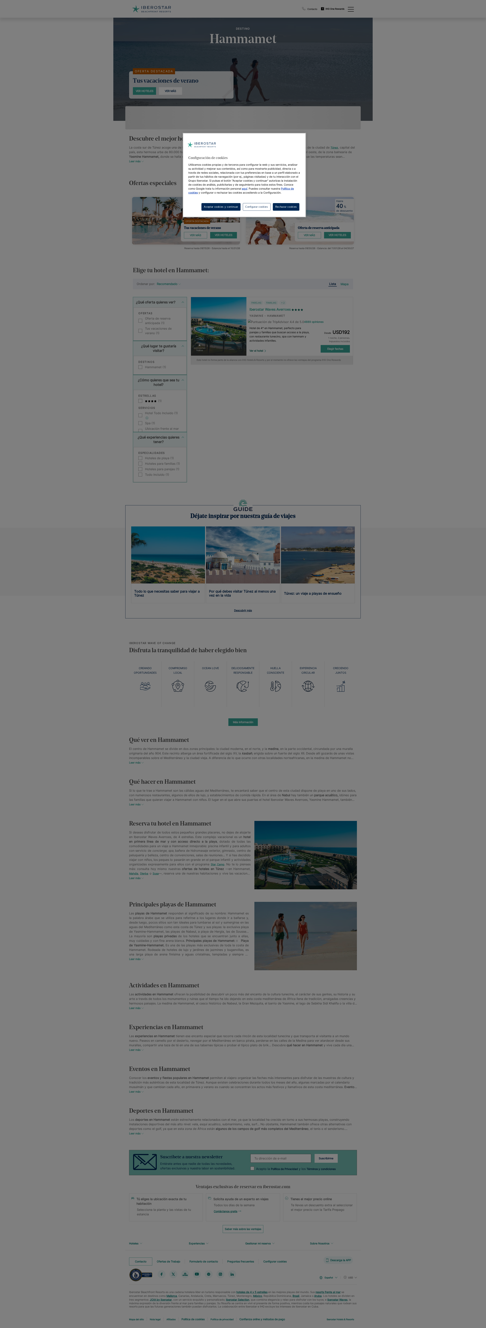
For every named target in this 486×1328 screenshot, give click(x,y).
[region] (244, 175)
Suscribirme (326, 1158)
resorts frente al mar (328, 1292)
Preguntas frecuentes (240, 1261)
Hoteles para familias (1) (162, 463)
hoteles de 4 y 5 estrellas (251, 1292)
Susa (156, 873)
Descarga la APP (340, 1260)
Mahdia (133, 873)
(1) (159, 401)
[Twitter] (173, 1274)
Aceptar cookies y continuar (221, 206)
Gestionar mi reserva (258, 1243)
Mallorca (171, 1295)
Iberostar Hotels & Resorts (340, 1319)
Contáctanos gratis (225, 1211)
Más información (243, 722)
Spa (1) (150, 423)
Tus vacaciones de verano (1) (158, 331)
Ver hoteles (144, 91)
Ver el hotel (256, 350)
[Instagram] (220, 1274)
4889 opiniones (313, 321)
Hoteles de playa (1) (159, 458)
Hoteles (133, 1243)
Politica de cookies (193, 1319)
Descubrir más (243, 610)
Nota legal (155, 1319)
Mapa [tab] (345, 284)
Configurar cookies (275, 1261)
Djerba (144, 873)
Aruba (318, 1295)
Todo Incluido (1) (157, 474)
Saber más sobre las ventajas (243, 1229)
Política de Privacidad (284, 1169)
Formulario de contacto (203, 1261)
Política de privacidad (222, 1319)
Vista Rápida (218, 343)
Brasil (296, 1295)
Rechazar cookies (286, 206)
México (257, 1295)
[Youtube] (197, 1274)
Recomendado (167, 284)
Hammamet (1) (155, 367)
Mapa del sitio (136, 1319)
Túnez (334, 147)
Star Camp (217, 864)
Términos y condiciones (321, 1169)
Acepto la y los (296, 1169)
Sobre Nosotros (319, 1243)
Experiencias (197, 1243)
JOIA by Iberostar (161, 1299)
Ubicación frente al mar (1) (162, 431)
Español (329, 1277)
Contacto (312, 9)
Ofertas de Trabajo (168, 1261)
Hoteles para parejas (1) (162, 469)
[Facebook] (162, 1274)
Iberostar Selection (237, 1299)
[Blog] (185, 1274)
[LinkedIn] (232, 1274)
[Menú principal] (351, 9)
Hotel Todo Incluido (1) (161, 413)
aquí (244, 188)
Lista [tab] (332, 284)
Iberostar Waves (337, 1299)
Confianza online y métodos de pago (262, 1319)
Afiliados (171, 1319)
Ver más (170, 91)
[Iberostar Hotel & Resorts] (151, 8)
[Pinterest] (209, 1274)
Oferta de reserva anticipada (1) (157, 321)
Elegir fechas (335, 348)
